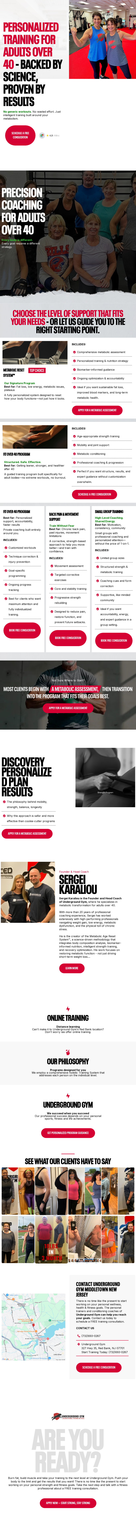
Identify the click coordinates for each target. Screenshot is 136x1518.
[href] (33, 1327)
